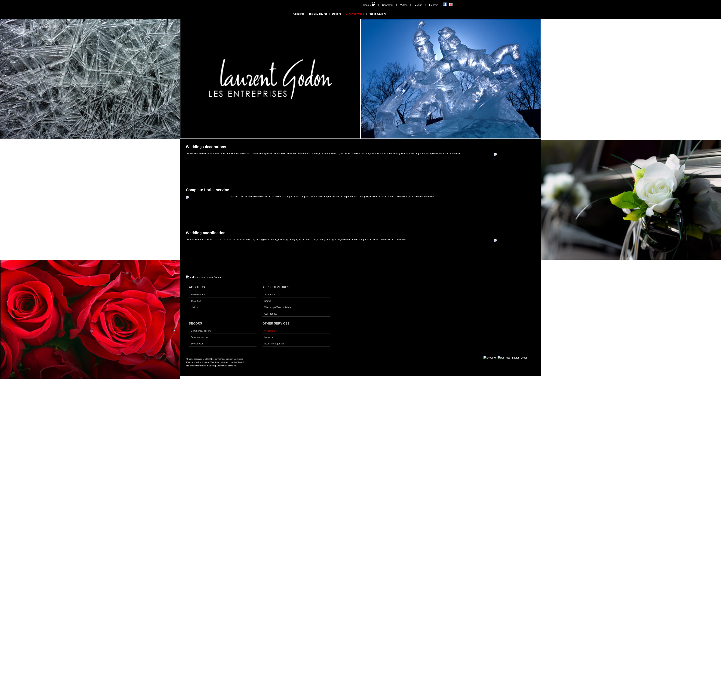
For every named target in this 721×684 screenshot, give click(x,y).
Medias (418, 5)
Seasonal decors (199, 337)
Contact (367, 5)
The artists (196, 301)
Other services (354, 13)
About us (299, 13)
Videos (403, 5)
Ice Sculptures (318, 13)
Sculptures (269, 294)
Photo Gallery (377, 13)
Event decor (197, 343)
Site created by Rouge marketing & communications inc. (211, 366)
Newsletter (387, 5)
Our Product (270, 313)
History (194, 307)
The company (198, 294)
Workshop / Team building (277, 307)
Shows (267, 301)
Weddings (269, 331)
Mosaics (268, 337)
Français (433, 5)
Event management (274, 343)
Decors (336, 13)
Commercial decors (201, 331)
